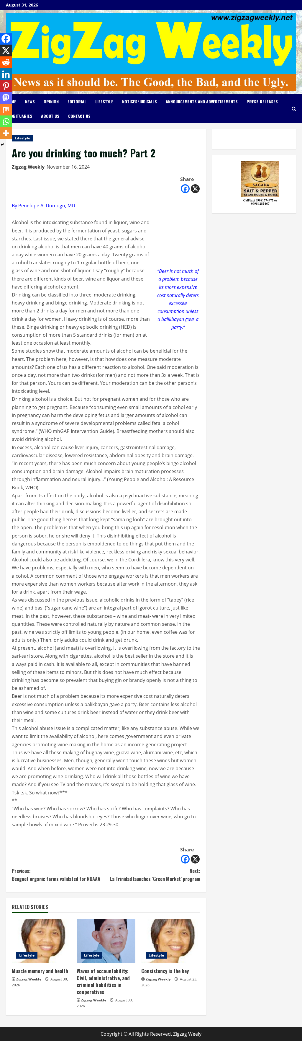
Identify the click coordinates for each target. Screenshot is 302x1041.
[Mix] (6, 109)
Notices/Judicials (139, 101)
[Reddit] (6, 62)
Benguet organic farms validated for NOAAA (56, 874)
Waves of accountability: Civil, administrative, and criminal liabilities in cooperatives (103, 981)
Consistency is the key (165, 971)
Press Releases (262, 101)
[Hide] (2, 144)
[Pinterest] (6, 86)
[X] (195, 188)
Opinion (51, 101)
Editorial (77, 101)
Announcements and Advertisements (202, 101)
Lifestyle (104, 101)
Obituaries (21, 116)
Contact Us (79, 116)
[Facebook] (185, 188)
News (30, 101)
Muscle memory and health (40, 971)
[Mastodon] (6, 98)
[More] (6, 133)
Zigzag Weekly (28, 167)
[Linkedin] (6, 74)
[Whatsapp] (6, 121)
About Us (50, 116)
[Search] (294, 109)
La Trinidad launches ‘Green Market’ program (155, 874)
